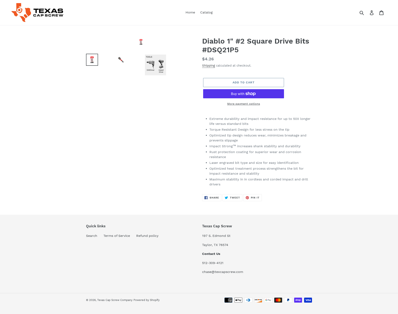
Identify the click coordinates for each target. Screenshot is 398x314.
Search (91, 236)
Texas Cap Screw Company (114, 300)
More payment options (243, 103)
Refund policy (147, 236)
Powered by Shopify (146, 300)
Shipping (208, 65)
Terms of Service (116, 236)
